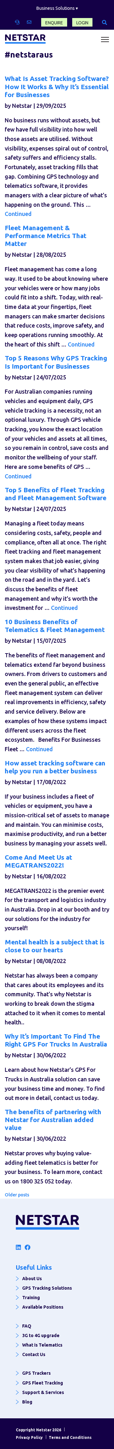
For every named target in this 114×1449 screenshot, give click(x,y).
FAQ (26, 1326)
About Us (32, 1278)
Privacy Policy (29, 1437)
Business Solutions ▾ (57, 8)
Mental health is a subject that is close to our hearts (54, 946)
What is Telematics (42, 1345)
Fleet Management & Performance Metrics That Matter (45, 235)
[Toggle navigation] (105, 40)
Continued (18, 214)
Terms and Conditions (70, 1437)
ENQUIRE (54, 22)
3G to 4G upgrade (41, 1335)
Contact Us (33, 1354)
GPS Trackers (36, 1373)
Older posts (17, 1194)
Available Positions (42, 1307)
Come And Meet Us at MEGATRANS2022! (38, 861)
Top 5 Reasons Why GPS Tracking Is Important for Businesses (56, 362)
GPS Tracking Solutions (47, 1288)
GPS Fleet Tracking (42, 1382)
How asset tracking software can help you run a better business (55, 767)
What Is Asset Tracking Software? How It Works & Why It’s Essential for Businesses (57, 86)
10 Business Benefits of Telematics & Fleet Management (55, 625)
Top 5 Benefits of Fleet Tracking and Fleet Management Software (55, 493)
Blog (27, 1401)
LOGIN (82, 22)
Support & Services (43, 1392)
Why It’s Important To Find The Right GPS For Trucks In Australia (56, 1040)
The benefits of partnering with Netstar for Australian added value (53, 1119)
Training (31, 1297)
